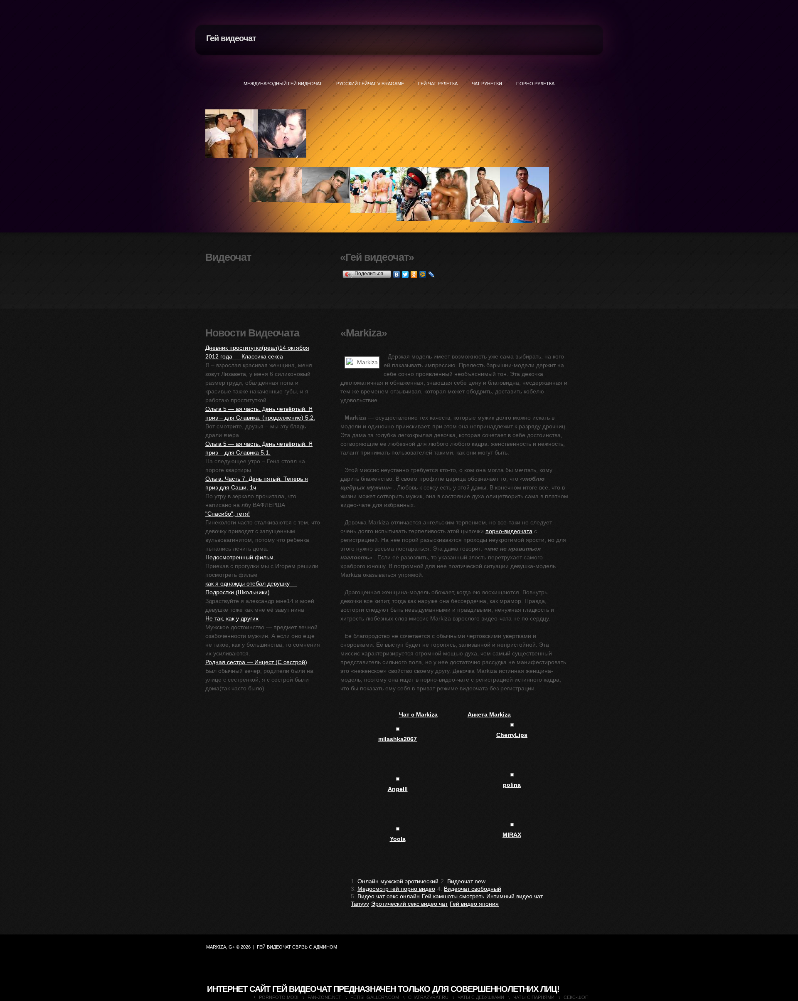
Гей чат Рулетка (438, 83)
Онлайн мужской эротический (397, 881)
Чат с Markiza (418, 714)
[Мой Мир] (423, 274)
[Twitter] (405, 274)
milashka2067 (397, 739)
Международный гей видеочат (283, 83)
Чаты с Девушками (481, 997)
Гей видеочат (231, 38)
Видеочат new (466, 881)
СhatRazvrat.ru (428, 997)
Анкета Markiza (489, 714)
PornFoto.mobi (278, 997)
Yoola (398, 838)
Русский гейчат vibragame (370, 83)
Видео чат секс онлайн (388, 896)
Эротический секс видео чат (409, 903)
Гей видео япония (474, 903)
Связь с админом (314, 946)
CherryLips (511, 735)
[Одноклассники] (414, 274)
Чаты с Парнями (533, 997)
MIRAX (511, 834)
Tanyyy (360, 903)
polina (512, 784)
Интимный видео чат (514, 896)
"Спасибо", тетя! (227, 513)
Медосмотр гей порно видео (396, 888)
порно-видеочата (508, 531)
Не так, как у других (232, 618)
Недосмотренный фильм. (240, 557)
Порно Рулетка (535, 83)
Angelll (398, 789)
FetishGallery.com (374, 997)
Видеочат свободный (472, 888)
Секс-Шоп (576, 997)
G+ (232, 946)
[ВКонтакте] (396, 274)
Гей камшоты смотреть (453, 896)
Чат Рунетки (487, 83)
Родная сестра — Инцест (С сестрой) (256, 662)
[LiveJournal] (431, 274)
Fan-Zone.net (324, 997)
